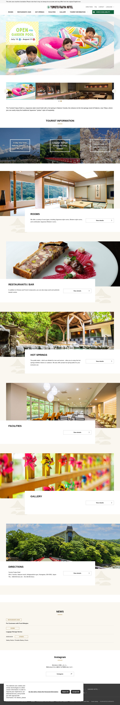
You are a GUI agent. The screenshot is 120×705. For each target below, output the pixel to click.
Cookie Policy (86, 701)
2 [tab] (61, 101)
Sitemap (33, 701)
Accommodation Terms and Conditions (45, 701)
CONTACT (101, 7)
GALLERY (63, 12)
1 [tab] (59, 101)
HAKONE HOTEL (93, 689)
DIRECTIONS (89, 7)
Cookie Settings (94, 701)
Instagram (60, 674)
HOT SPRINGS (39, 12)
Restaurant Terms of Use (75, 701)
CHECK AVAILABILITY (103, 12)
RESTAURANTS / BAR (24, 12)
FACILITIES (52, 12)
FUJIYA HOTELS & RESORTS (107, 701)
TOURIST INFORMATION (77, 12)
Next (114, 91)
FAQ (96, 7)
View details (100, 220)
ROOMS (10, 12)
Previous (6, 91)
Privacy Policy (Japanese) (62, 701)
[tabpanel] (60, 91)
